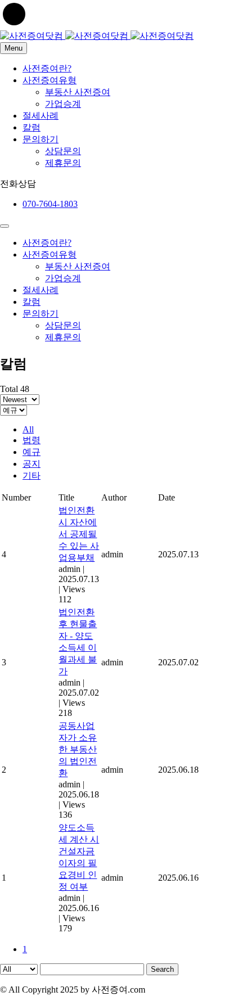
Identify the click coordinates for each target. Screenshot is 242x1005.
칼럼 (32, 127)
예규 (32, 452)
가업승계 (63, 104)
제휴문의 (63, 163)
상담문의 (63, 151)
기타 (32, 475)
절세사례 (41, 115)
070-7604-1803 (50, 204)
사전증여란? (47, 68)
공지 (32, 463)
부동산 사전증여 (77, 92)
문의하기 (41, 139)
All (28, 429)
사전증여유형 (50, 80)
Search (162, 969)
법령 (32, 440)
